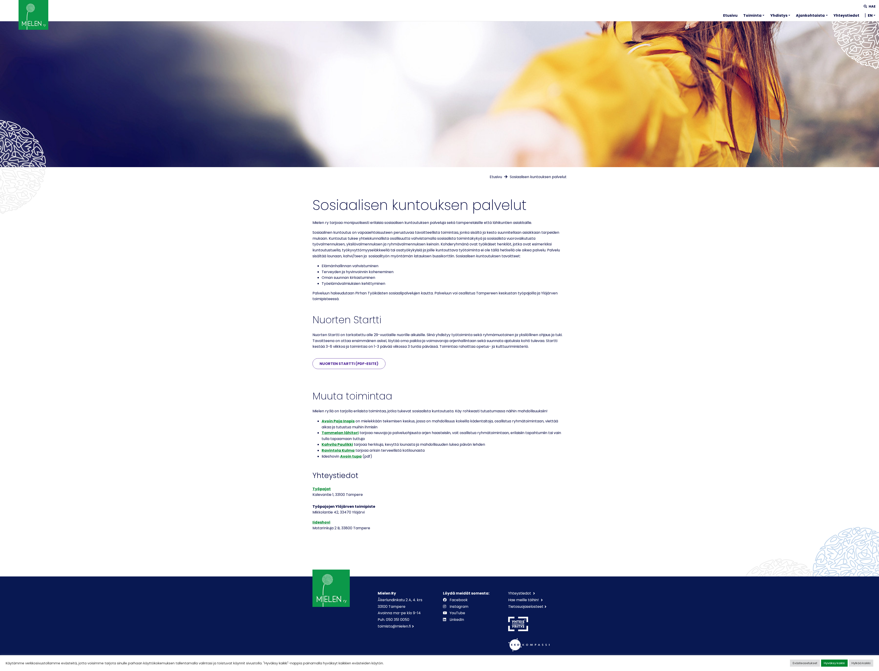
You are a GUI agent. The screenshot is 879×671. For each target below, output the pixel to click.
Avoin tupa (351, 456)
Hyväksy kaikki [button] (834, 663)
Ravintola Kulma (338, 450)
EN (870, 15)
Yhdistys (778, 15)
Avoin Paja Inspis (338, 421)
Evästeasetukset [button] (805, 663)
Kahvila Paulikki (337, 444)
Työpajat (321, 489)
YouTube (457, 613)
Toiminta (752, 15)
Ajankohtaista (810, 15)
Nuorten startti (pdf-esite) (349, 363)
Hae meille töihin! (524, 600)
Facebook (459, 600)
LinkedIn (457, 619)
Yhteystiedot (846, 15)
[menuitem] (730, 16)
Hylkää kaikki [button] (861, 663)
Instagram (459, 606)
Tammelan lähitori (340, 432)
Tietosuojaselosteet (525, 606)
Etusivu (730, 15)
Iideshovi (321, 522)
